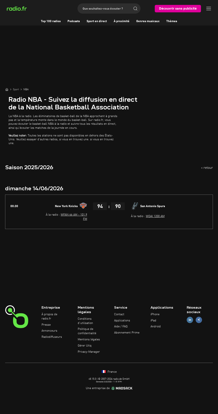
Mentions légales (89, 339)
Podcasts (73, 21)
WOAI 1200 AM (155, 216)
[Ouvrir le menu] (208, 8)
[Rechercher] (135, 8)
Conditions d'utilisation (85, 321)
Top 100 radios (51, 21)
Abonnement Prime (126, 332)
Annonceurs (49, 330)
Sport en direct (97, 21)
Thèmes (171, 21)
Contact (119, 314)
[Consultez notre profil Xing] (199, 320)
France (112, 371)
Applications (122, 320)
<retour (207, 168)
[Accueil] (7, 89)
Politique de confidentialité (87, 331)
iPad (153, 320)
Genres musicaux (147, 21)
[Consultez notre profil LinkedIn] (190, 320)
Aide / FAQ (121, 326)
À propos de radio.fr (49, 316)
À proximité (121, 21)
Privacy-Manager (89, 351)
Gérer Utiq (85, 345)
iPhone (155, 314)
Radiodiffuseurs (52, 336)
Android (156, 326)
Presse (46, 324)
